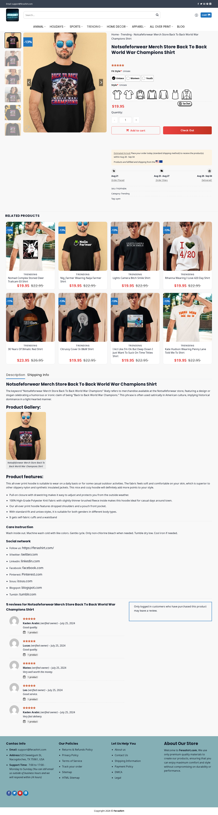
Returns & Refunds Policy (77, 749)
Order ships (162, 180)
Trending (94, 27)
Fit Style (116, 71)
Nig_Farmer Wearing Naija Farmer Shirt (80, 279)
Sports (75, 27)
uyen (118, 198)
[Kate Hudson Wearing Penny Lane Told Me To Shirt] (187, 317)
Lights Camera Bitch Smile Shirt (131, 278)
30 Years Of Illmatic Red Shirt (25, 349)
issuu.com (24, 581)
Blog (181, 27)
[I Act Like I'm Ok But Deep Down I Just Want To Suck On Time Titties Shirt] (135, 317)
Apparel (137, 27)
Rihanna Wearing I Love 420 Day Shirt (187, 278)
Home (115, 34)
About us (120, 749)
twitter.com (29, 554)
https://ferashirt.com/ (38, 548)
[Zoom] (27, 129)
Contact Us (121, 755)
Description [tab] (15, 375)
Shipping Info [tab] (38, 375)
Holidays (56, 27)
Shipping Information (128, 761)
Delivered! (207, 180)
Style (114, 84)
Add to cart (137, 130)
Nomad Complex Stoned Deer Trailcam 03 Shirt (26, 279)
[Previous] (29, 83)
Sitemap (67, 772)
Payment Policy (124, 766)
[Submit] (157, 15)
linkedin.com (30, 561)
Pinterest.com (32, 574)
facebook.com (32, 568)
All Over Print (160, 27)
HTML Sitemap (71, 777)
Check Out (187, 130)
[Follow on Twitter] (201, 4)
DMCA (118, 772)
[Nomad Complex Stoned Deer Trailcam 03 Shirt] (30, 246)
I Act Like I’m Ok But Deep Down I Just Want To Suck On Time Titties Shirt (133, 352)
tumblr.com (27, 594)
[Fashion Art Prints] (12, 15)
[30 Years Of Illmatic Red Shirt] (30, 317)
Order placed (117, 180)
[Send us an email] (204, 4)
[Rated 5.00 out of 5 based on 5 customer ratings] (161, 65)
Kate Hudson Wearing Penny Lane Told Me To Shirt (185, 350)
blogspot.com (32, 587)
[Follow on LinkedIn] (210, 4)
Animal (38, 27)
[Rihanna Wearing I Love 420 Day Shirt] (187, 246)
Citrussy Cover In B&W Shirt (77, 349)
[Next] (101, 83)
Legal (118, 777)
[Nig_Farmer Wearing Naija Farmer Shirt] (82, 246)
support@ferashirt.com (32, 749)
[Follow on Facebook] (198, 4)
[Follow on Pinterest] (207, 4)
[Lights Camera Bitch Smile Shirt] (135, 246)
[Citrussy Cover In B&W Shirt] (82, 317)
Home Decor (116, 27)
